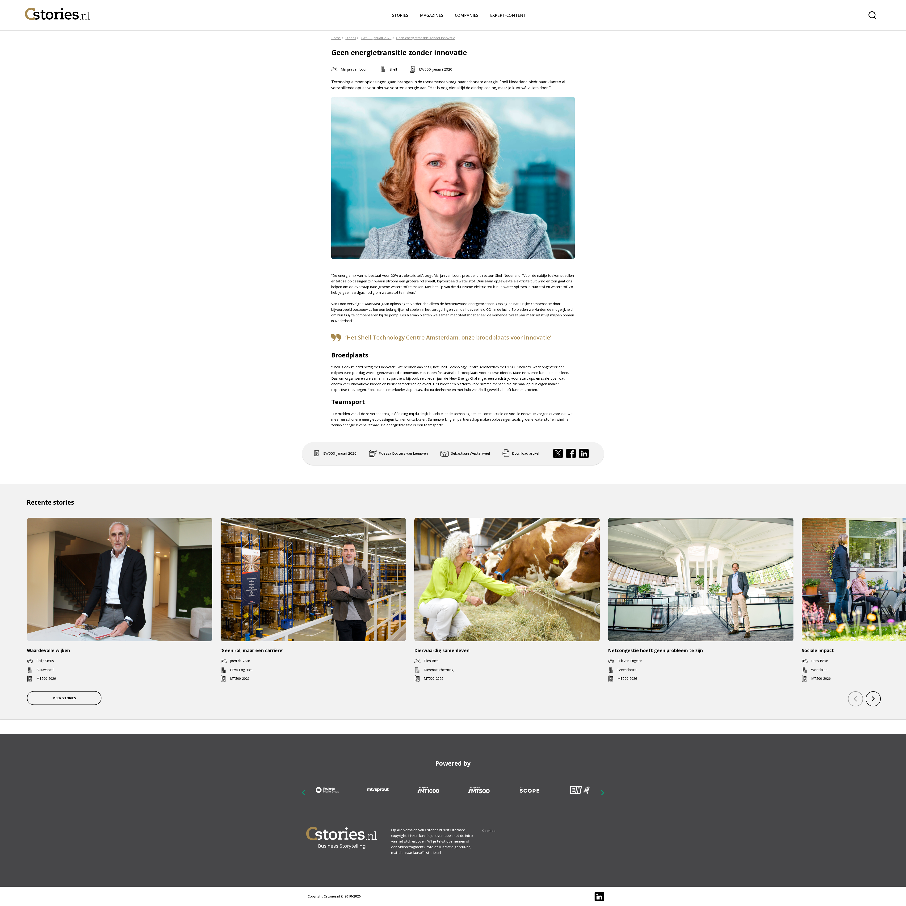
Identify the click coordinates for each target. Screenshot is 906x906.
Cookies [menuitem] (488, 830)
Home (336, 38)
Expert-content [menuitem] (508, 15)
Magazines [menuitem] (431, 15)
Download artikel (525, 453)
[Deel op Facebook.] (571, 453)
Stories (350, 38)
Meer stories (64, 698)
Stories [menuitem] (400, 15)
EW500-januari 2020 (376, 38)
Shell (393, 69)
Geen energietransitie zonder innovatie (425, 38)
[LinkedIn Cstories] (599, 896)
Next (602, 792)
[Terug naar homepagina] (57, 11)
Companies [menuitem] (466, 15)
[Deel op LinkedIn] (584, 453)
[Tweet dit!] (558, 453)
